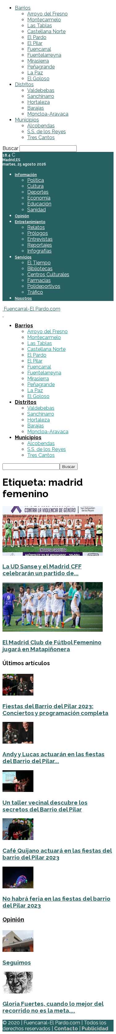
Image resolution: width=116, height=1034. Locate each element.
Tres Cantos (41, 137)
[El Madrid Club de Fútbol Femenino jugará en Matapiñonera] (52, 630)
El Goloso (38, 79)
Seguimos (16, 962)
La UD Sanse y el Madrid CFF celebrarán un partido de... (42, 570)
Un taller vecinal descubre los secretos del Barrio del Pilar (45, 806)
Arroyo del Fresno (47, 14)
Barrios (23, 8)
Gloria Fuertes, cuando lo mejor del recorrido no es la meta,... (53, 1007)
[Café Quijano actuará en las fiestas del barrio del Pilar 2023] (17, 838)
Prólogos (37, 233)
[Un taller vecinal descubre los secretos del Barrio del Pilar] (17, 790)
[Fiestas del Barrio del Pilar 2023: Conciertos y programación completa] (17, 694)
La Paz (35, 73)
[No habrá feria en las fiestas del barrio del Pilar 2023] (17, 887)
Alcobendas (41, 126)
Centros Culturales (48, 274)
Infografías (39, 251)
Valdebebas (40, 90)
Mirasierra (38, 61)
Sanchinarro (40, 96)
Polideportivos (43, 286)
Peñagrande (41, 67)
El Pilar (34, 43)
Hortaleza (38, 102)
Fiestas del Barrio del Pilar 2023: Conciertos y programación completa (55, 709)
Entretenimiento (30, 222)
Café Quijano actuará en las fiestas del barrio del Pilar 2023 (57, 854)
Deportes (38, 192)
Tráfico (35, 292)
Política (35, 180)
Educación (39, 204)
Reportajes (39, 245)
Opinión (22, 216)
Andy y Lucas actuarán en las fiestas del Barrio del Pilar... (53, 757)
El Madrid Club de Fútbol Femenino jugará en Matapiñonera (51, 645)
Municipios (27, 120)
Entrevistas (40, 239)
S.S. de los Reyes (46, 132)
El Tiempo (39, 263)
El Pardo (36, 37)
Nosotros (23, 298)
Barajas (35, 108)
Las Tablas (39, 26)
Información (26, 175)
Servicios (23, 257)
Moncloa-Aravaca (47, 114)
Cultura (35, 186)
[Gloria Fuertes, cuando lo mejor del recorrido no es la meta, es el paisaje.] (17, 992)
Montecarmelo (44, 20)
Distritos (24, 84)
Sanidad (36, 210)
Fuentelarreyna (44, 55)
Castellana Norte (46, 31)
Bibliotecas (40, 269)
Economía (38, 198)
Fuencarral (39, 49)
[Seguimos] (17, 950)
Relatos (36, 227)
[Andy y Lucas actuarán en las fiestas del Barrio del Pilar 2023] (17, 742)
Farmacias (39, 280)
